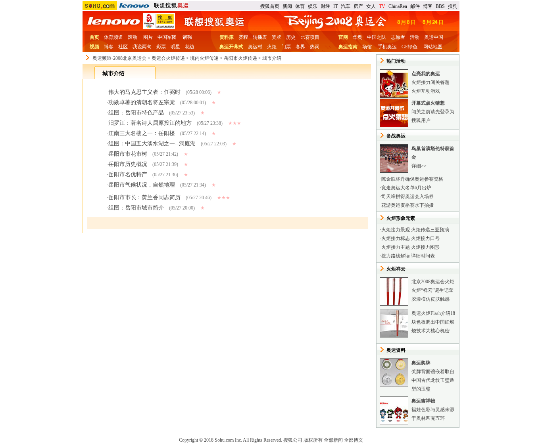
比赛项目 (309, 37)
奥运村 (255, 47)
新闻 (287, 6)
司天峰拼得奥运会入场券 (407, 196)
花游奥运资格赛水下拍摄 (407, 205)
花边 (189, 47)
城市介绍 (271, 58)
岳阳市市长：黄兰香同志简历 (144, 197)
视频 (94, 47)
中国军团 (167, 37)
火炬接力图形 (425, 247)
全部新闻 (333, 440)
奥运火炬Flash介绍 (430, 313)
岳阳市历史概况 (127, 164)
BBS (440, 6)
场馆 (367, 47)
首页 (94, 37)
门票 (286, 47)
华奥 (357, 37)
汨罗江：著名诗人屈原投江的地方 (150, 123)
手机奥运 (387, 47)
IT (335, 6)
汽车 (345, 6)
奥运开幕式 (231, 47)
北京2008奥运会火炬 (432, 281)
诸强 (187, 37)
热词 (314, 47)
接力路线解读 (395, 256)
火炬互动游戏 (425, 91)
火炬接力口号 (425, 238)
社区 (123, 47)
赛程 (243, 37)
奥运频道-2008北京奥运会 (119, 58)
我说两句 (142, 47)
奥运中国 (433, 37)
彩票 (161, 47)
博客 (427, 6)
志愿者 (398, 37)
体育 (300, 6)
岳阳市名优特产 (127, 174)
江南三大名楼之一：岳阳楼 (141, 133)
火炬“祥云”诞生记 (430, 290)
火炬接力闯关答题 (430, 82)
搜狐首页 (269, 6)
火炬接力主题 (395, 247)
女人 (371, 6)
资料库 (226, 37)
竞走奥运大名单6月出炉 (406, 188)
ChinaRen (397, 6)
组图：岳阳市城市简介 (136, 208)
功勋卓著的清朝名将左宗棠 (141, 102)
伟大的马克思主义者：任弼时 (144, 92)
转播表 (260, 37)
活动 (414, 37)
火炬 (272, 47)
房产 (358, 6)
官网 (343, 37)
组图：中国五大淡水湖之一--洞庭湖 (152, 144)
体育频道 (113, 37)
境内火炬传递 (204, 58)
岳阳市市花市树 (127, 154)
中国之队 (376, 37)
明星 (175, 47)
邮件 (415, 6)
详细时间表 (423, 256)
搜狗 (452, 6)
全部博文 (353, 440)
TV (382, 6)
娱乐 (312, 6)
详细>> (419, 166)
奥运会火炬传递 (168, 58)
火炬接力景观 (395, 230)
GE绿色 (409, 47)
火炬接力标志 (395, 238)
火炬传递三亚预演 (430, 230)
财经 (325, 6)
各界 (300, 47)
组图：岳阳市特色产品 (136, 113)
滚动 (132, 37)
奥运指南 (347, 47)
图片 (148, 37)
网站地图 (432, 47)
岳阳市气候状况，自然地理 (141, 185)
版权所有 (313, 440)
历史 (291, 37)
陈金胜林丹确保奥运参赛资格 (412, 179)
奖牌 (276, 37)
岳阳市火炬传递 (240, 58)
